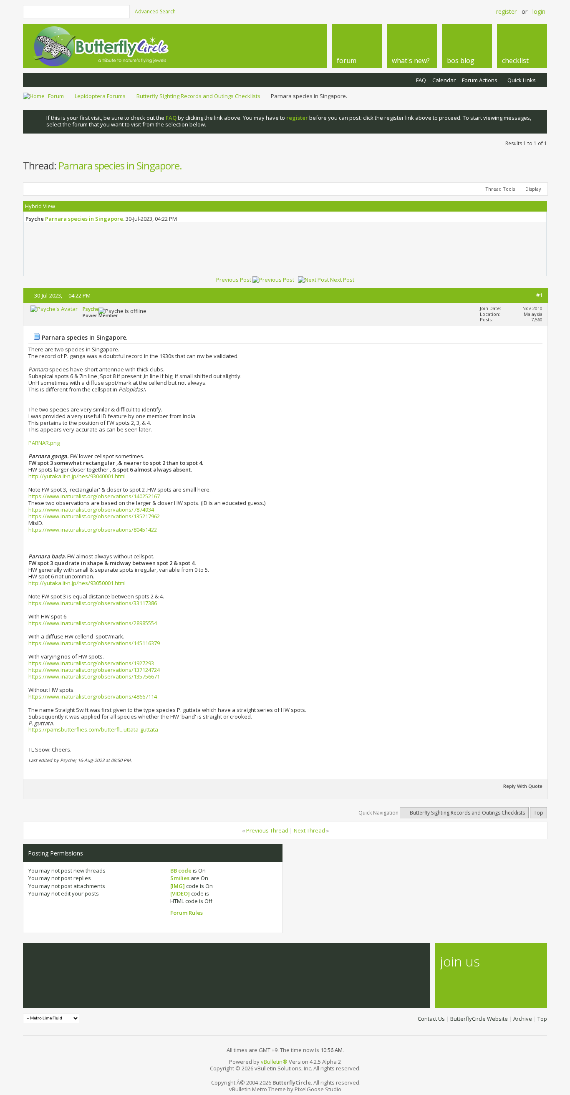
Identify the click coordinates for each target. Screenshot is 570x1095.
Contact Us (431, 1018)
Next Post (342, 279)
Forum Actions (479, 80)
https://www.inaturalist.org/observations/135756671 (94, 676)
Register (506, 11)
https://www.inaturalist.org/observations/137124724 (94, 670)
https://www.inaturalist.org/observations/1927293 (91, 663)
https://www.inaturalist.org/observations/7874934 (91, 509)
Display (533, 189)
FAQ (421, 80)
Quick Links (521, 80)
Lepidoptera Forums (100, 96)
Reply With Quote (522, 786)
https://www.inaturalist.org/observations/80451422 (92, 529)
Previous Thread (267, 830)
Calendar (444, 80)
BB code (181, 870)
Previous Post (233, 279)
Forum (56, 96)
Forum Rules (186, 912)
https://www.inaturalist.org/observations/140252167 (94, 496)
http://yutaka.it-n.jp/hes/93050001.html (77, 583)
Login (538, 11)
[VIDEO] (180, 893)
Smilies (179, 878)
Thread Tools (500, 189)
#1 (539, 295)
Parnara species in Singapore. (120, 165)
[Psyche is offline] (54, 308)
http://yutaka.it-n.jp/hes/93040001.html (77, 476)
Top (538, 812)
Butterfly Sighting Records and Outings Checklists (198, 96)
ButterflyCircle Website (479, 1018)
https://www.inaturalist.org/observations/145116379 (94, 643)
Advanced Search (155, 11)
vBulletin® (274, 1061)
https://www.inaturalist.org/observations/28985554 (92, 623)
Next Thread (309, 830)
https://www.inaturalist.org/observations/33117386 (92, 603)
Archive (522, 1018)
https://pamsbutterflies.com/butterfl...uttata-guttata (93, 729)
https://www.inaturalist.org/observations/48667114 (92, 696)
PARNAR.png (44, 443)
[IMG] (177, 886)
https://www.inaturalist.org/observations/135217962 (94, 516)
